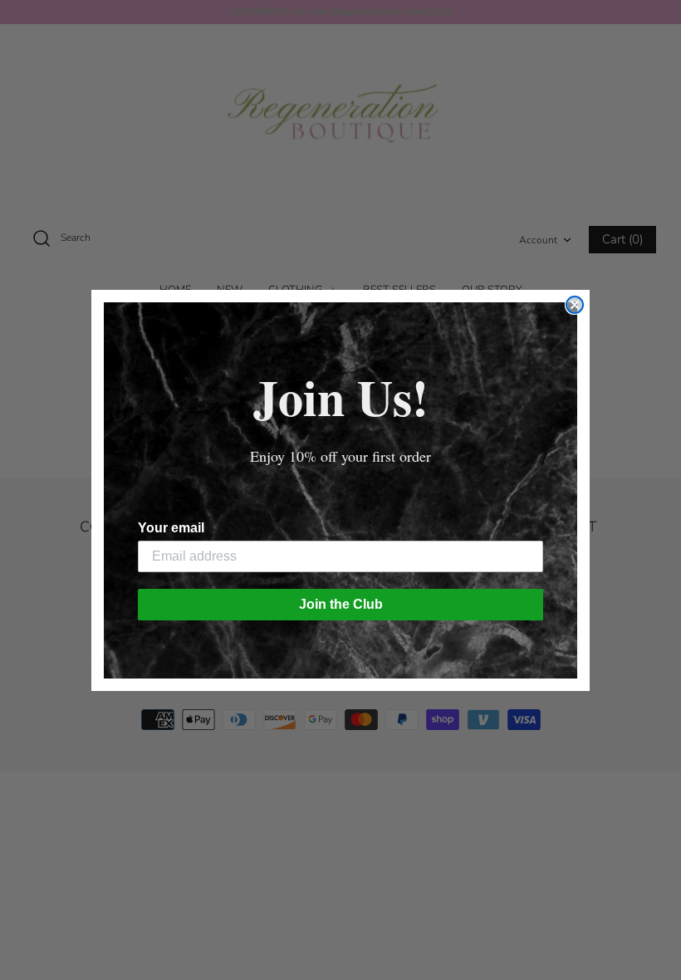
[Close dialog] (574, 304)
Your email (171, 528)
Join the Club (341, 604)
